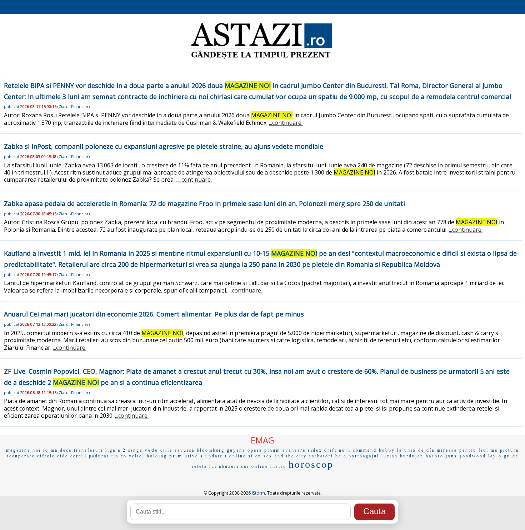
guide (511, 455)
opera (255, 450)
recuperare (21, 455)
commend (365, 450)
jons (451, 455)
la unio (406, 450)
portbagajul (364, 455)
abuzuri (229, 466)
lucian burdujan (402, 455)
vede (151, 450)
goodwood (472, 455)
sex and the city (285, 455)
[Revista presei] (260, 58)
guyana (236, 450)
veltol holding (148, 455)
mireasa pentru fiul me (467, 450)
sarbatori (321, 455)
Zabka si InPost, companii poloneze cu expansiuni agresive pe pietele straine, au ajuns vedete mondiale (163, 146)
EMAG (262, 440)
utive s (194, 455)
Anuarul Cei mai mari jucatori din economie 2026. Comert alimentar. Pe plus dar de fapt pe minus (154, 314)
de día (426, 450)
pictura (509, 450)
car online (254, 466)
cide (62, 455)
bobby (387, 450)
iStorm (258, 493)
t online (235, 455)
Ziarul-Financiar (74, 106)
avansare (294, 450)
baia (340, 455)
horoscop (311, 464)
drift (330, 450)
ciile (166, 450)
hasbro (435, 455)
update (214, 455)
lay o (495, 455)
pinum (272, 450)
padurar (99, 455)
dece (66, 450)
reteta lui (204, 466)
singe (135, 450)
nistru (278, 466)
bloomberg (211, 450)
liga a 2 (115, 450)
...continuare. (285, 123)
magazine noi (23, 450)
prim (175, 455)
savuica (185, 450)
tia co (119, 455)
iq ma (50, 450)
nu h (345, 450)
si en (254, 455)
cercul (78, 455)
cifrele (46, 455)
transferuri (88, 450)
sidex (315, 450)
